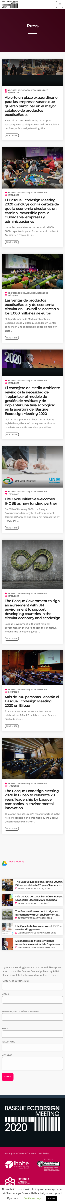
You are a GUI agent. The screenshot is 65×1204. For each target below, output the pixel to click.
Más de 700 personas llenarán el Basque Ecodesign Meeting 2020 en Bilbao (32, 701)
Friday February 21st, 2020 (33, 903)
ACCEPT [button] (51, 1198)
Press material (17, 861)
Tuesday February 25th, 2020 (35, 918)
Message (7, 1055)
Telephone (8, 1042)
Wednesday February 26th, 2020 (37, 933)
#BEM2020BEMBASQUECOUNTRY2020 (28, 90)
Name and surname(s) (15, 981)
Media (5, 994)
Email (5, 1028)
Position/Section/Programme (20, 1011)
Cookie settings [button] (33, 1198)
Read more (12, 135)
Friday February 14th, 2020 (34, 888)
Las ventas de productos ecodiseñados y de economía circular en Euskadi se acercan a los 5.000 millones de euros (32, 306)
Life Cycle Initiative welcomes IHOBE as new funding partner (31, 501)
